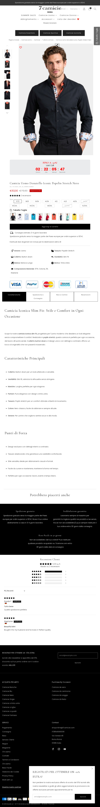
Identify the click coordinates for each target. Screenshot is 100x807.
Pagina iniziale (14, 40)
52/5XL (84, 206)
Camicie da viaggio (60, 695)
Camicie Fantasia (9, 715)
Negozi (5, 744)
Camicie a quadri (9, 711)
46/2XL (32, 206)
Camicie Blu (7, 691)
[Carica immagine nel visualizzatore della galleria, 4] (7, 84)
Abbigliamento (29, 19)
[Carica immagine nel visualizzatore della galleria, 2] (7, 64)
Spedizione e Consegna (38, 296)
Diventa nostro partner (11, 787)
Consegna (6, 732)
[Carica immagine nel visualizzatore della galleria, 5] (7, 95)
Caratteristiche (14, 295)
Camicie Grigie (8, 699)
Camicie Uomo (47, 15)
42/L (65, 201)
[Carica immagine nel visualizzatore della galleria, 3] (7, 74)
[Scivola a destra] (7, 113)
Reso (4, 736)
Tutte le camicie (48, 40)
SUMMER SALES (28, 15)
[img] (9, 598)
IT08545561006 (58, 732)
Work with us (7, 780)
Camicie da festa (59, 699)
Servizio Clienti (8, 740)
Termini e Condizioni (10, 760)
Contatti (5, 756)
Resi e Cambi (62, 295)
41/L (56, 201)
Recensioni (85, 295)
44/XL (85, 201)
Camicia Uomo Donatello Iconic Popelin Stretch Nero (73, 40)
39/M (37, 201)
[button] (15, 195)
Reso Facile (7, 768)
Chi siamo (6, 752)
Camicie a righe (8, 707)
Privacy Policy (7, 776)
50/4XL (67, 206)
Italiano (74, 9)
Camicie (37, 40)
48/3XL (49, 206)
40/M (47, 201)
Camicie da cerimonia (61, 691)
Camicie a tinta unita (11, 703)
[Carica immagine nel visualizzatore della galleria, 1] (7, 53)
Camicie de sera (59, 687)
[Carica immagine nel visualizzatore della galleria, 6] (7, 105)
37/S (17, 201)
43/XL (75, 201)
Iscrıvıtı (78, 663)
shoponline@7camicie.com (63, 728)
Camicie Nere (8, 695)
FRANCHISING (50, 23)
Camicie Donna (68, 15)
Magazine (6, 748)
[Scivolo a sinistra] (7, 46)
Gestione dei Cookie (10, 772)
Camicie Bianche (9, 687)
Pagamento (7, 728)
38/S (27, 201)
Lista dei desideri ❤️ (68, 19)
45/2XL (14, 206)
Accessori (47, 19)
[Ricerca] (95, 9)
